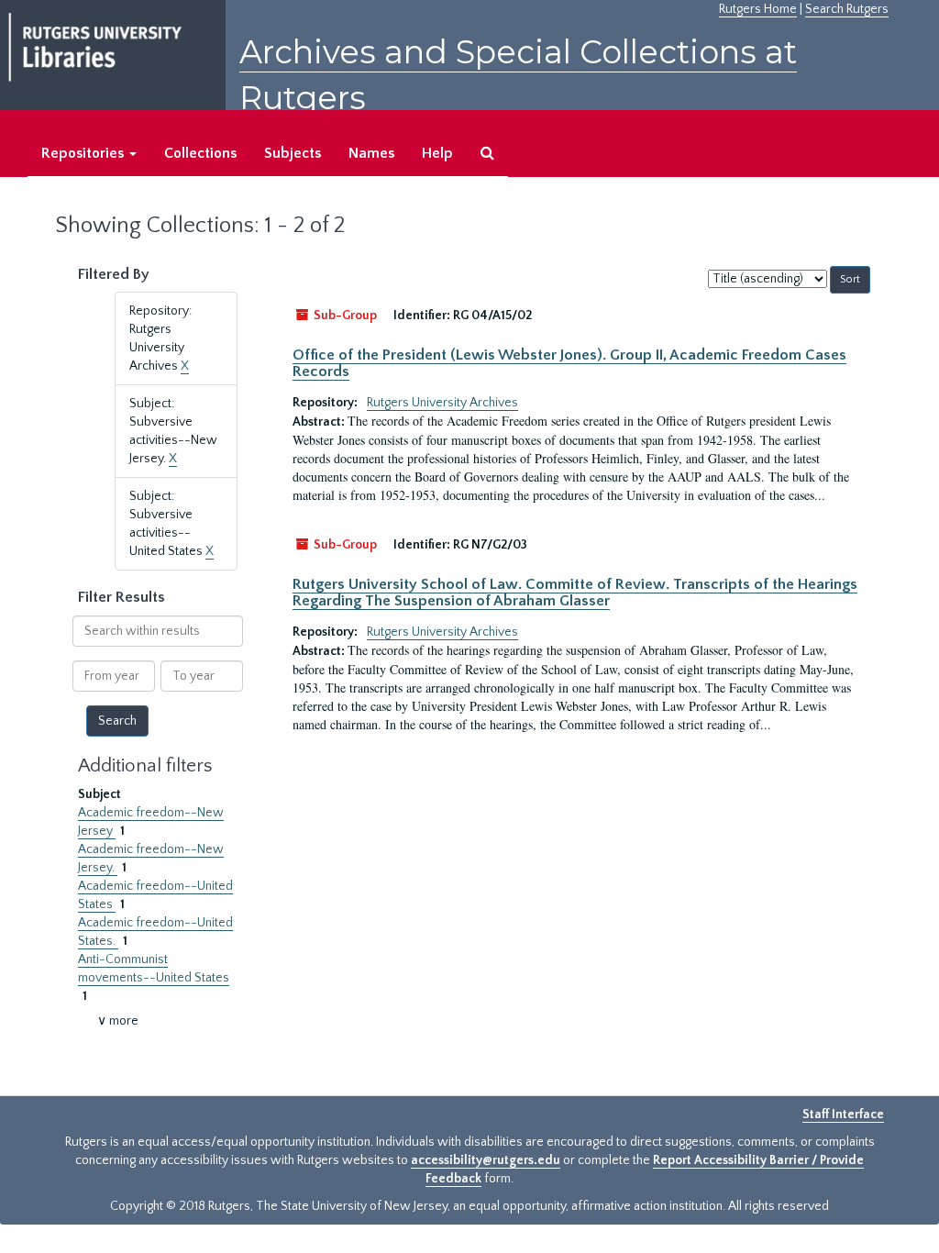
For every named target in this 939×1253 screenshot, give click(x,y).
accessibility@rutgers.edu (485, 1160)
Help (437, 153)
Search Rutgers (847, 9)
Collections (200, 153)
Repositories (84, 153)
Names (371, 153)
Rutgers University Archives (442, 402)
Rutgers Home (758, 9)
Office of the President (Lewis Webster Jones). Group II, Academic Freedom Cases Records (569, 363)
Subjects (292, 153)
